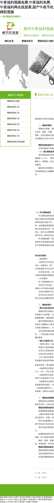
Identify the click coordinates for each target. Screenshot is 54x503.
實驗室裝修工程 (13, 113)
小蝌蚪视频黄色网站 (44, 499)
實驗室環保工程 (13, 136)
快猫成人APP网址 (7, 502)
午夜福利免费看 (24, 497)
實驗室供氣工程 (13, 124)
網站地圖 (3, 497)
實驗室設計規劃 (13, 101)
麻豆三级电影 (19, 502)
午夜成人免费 (12, 497)
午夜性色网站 (36, 497)
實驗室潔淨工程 (13, 107)
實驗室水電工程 (13, 130)
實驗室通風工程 (13, 118)
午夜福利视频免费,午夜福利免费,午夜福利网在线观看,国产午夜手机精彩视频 (27, 7)
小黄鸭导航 (31, 499)
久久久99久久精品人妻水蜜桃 (15, 499)
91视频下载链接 (31, 502)
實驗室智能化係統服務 (16, 142)
